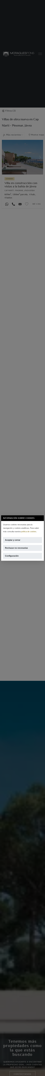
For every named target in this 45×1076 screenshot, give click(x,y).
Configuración (12, 556)
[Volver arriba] (41, 1072)
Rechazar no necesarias (16, 548)
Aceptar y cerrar (12, 540)
